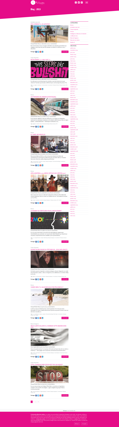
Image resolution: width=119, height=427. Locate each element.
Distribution (38, 352)
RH (66, 85)
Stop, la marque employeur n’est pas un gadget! (47, 364)
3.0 (33, 85)
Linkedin (37, 123)
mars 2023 (72, 61)
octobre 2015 (73, 168)
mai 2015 (72, 175)
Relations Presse (56, 85)
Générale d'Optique (50, 352)
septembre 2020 (74, 104)
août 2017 (72, 138)
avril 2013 (72, 213)
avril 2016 (72, 155)
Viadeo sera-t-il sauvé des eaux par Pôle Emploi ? (47, 287)
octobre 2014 (73, 185)
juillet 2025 (72, 48)
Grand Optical (56, 352)
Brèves (32, 95)
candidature (36, 314)
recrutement (50, 85)
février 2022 (73, 78)
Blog (35, 5)
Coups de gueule (34, 57)
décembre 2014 (74, 183)
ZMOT (32, 238)
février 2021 (73, 97)
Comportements (37, 237)
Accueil (32, 5)
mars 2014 (72, 194)
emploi (44, 161)
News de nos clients (75, 40)
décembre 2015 (74, 164)
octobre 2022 (73, 67)
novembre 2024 (74, 50)
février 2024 (73, 54)
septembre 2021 (74, 89)
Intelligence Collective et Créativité (78, 33)
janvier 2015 (73, 181)
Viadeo (37, 315)
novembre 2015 (74, 166)
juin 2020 (72, 108)
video (40, 162)
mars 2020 (72, 114)
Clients (34, 352)
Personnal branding (45, 123)
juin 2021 (72, 93)
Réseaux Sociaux (63, 85)
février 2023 (73, 63)
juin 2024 (72, 52)
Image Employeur (43, 391)
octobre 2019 (73, 117)
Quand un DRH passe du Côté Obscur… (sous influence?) (49, 249)
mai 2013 (72, 211)
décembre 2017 (73, 136)
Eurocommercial (43, 352)
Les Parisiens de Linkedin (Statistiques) (43, 97)
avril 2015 (72, 177)
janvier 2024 (73, 56)
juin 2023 (72, 59)
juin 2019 (72, 123)
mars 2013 (72, 215)
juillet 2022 (72, 69)
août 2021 (72, 91)
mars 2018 (72, 134)
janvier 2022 (73, 80)
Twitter (32, 86)
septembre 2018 (74, 129)
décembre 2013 (73, 200)
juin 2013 (72, 209)
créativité (40, 161)
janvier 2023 (73, 65)
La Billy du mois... (74, 36)
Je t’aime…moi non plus (38, 134)
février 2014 (73, 196)
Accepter (84, 423)
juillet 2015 (72, 170)
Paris (41, 123)
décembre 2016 (74, 147)
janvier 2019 (73, 127)
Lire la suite (65, 51)
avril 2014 (72, 192)
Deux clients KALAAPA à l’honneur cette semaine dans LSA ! (48, 326)
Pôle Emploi (55, 314)
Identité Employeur (36, 391)
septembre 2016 (74, 151)
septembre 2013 (74, 205)
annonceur (39, 85)
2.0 (33, 237)
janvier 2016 (73, 162)
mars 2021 (72, 95)
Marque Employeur (49, 161)
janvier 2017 (73, 144)
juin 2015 (72, 172)
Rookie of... (72, 42)
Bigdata (34, 123)
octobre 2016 (73, 149)
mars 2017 (72, 142)
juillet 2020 (72, 106)
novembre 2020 (74, 101)
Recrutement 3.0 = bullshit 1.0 (40, 60)
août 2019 (72, 121)
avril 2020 (72, 112)
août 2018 (72, 132)
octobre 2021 (73, 86)
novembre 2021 (73, 84)
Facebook (37, 200)
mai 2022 (72, 74)
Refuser (77, 423)
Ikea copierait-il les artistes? (40, 24)
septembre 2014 (74, 187)
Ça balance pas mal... (35, 22)
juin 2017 (72, 140)
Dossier (72, 31)
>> (38, 401)
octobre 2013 (73, 202)
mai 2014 (72, 190)
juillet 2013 (72, 207)
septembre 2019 (74, 119)
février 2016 (73, 159)
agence (36, 85)
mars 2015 (72, 179)
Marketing (45, 237)
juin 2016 (72, 153)
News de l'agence (35, 324)
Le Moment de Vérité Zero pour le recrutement (46, 211)
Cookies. (76, 419)
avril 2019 (72, 125)
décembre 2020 (74, 99)
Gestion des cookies (40, 419)
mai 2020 (72, 110)
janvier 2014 (73, 198)
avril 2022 (72, 76)
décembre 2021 (73, 82)
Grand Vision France (63, 352)
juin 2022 (72, 71)
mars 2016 (72, 157)
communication (44, 85)
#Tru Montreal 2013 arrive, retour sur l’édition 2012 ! (48, 173)
